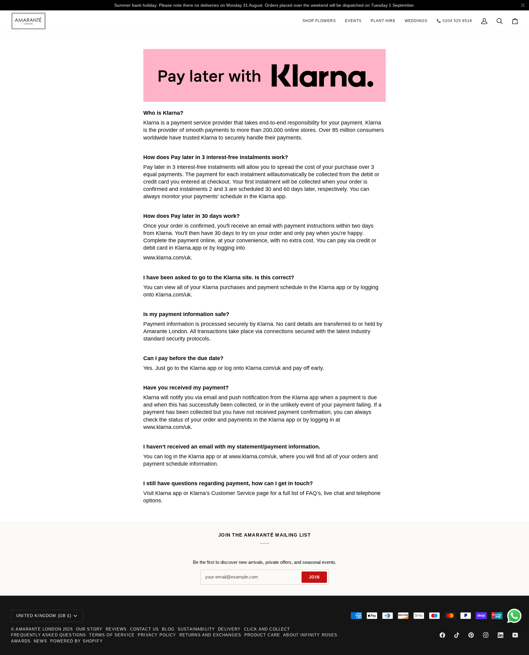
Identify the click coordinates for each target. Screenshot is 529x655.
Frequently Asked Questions (48, 635)
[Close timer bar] (522, 5)
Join (314, 577)
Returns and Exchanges (210, 635)
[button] (319, 21)
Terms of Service (112, 635)
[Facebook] (442, 635)
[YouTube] (515, 635)
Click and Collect (267, 629)
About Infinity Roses (310, 635)
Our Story (89, 629)
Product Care (262, 635)
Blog (168, 629)
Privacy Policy (157, 635)
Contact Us (144, 629)
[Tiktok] (456, 635)
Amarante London (38, 629)
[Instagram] (486, 635)
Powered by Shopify (76, 641)
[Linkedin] (500, 635)
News (40, 641)
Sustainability (196, 629)
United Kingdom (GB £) (44, 615)
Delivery (229, 629)
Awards (21, 641)
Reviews (116, 629)
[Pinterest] (471, 635)
